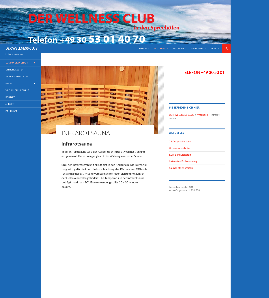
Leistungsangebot (16, 63)
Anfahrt (9, 104)
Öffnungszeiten (14, 69)
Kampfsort (197, 48)
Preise (214, 48)
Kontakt (10, 97)
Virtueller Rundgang (17, 90)
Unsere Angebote (179, 148)
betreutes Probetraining (183, 161)
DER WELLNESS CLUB (21, 48)
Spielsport (178, 48)
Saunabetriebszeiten (181, 167)
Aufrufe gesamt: (178, 190)
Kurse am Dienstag (180, 154)
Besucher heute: (179, 187)
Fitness (143, 48)
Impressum (11, 111)
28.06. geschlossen (180, 141)
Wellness (159, 48)
